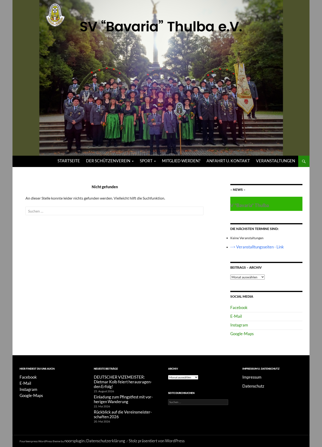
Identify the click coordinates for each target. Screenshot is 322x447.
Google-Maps (242, 333)
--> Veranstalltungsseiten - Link (257, 246)
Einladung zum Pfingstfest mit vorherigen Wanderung (123, 399)
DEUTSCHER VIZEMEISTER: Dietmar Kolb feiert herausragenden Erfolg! (123, 382)
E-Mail (236, 316)
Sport (146, 161)
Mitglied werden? (181, 161)
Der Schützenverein (108, 161)
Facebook (239, 307)
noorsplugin (74, 440)
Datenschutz (253, 386)
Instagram (239, 324)
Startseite (69, 161)
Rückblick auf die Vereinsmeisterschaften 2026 (123, 414)
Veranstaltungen (275, 161)
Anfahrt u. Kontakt (228, 161)
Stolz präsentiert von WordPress (157, 440)
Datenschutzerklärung (105, 440)
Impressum (251, 377)
